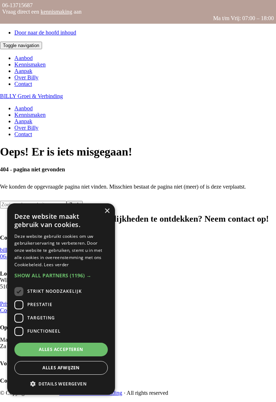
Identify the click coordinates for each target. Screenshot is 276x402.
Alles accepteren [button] (61, 349)
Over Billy (26, 77)
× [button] (107, 211)
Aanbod (23, 58)
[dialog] (61, 299)
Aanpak (23, 71)
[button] (61, 275)
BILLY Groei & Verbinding (31, 96)
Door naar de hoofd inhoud (45, 32)
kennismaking (56, 12)
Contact (23, 84)
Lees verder (56, 265)
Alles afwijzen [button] (61, 368)
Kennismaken (30, 64)
